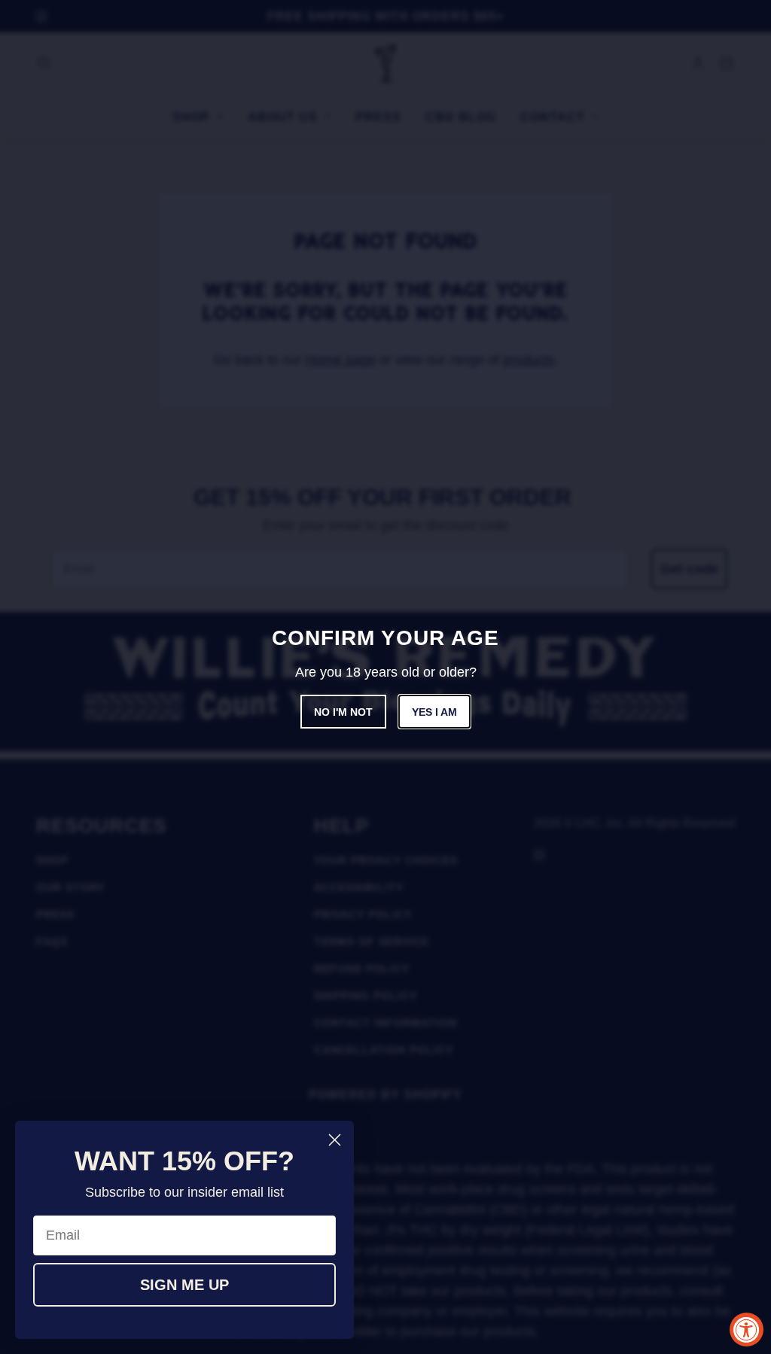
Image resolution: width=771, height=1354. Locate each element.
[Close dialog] (335, 1140)
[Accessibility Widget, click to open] (746, 1329)
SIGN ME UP (184, 1284)
